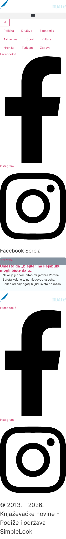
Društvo (26, 31)
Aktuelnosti (11, 39)
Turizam (27, 48)
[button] (33, 16)
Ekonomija (47, 31)
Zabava (45, 48)
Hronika (9, 48)
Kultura (46, 39)
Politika (9, 31)
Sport (30, 39)
